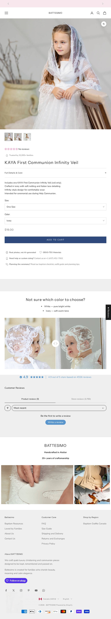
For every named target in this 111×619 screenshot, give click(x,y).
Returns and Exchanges (53, 538)
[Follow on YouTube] (36, 590)
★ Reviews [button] (108, 312)
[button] (11, 149)
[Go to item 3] (27, 137)
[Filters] (8, 408)
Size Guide (47, 528)
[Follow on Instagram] (21, 590)
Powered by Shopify (64, 605)
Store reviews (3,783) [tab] (81, 399)
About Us (9, 533)
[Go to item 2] (18, 137)
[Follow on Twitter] (13, 590)
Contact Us (10, 538)
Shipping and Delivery (52, 533)
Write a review (55, 422)
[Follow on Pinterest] (28, 590)
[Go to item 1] (9, 137)
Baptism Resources (14, 523)
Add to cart (55, 239)
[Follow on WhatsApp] (43, 590)
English (66, 599)
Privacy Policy (48, 543)
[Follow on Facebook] (6, 590)
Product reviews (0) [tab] (30, 399)
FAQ (44, 523)
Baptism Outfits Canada (94, 523)
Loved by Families (13, 528)
